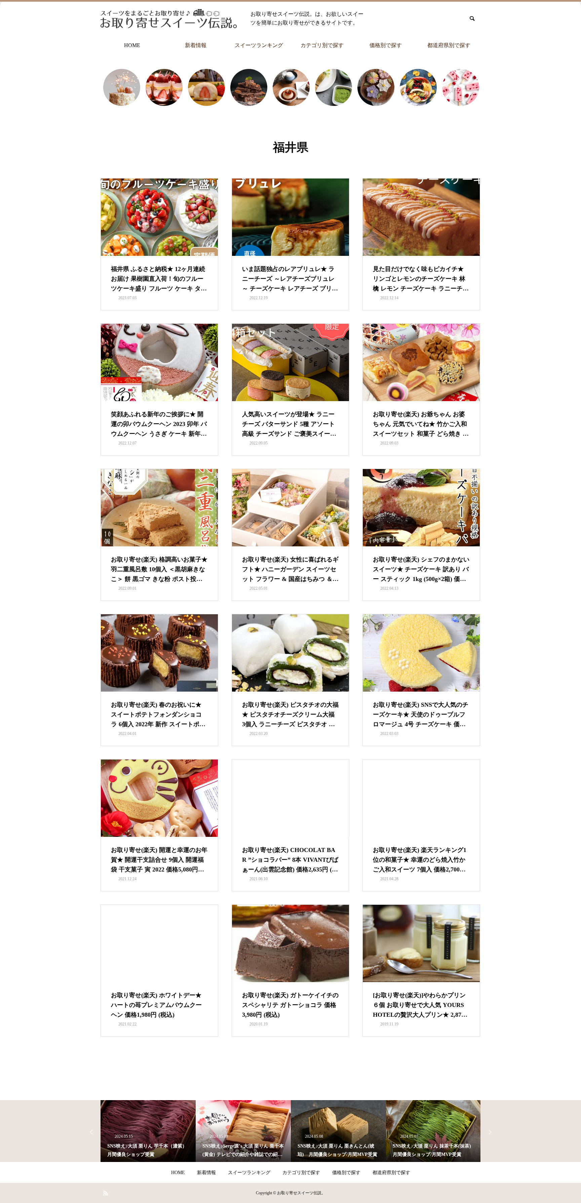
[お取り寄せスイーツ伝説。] (169, 19)
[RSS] (105, 1193)
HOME (132, 45)
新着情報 (195, 45)
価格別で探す (386, 45)
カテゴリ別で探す (322, 45)
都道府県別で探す (448, 45)
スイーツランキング (259, 45)
